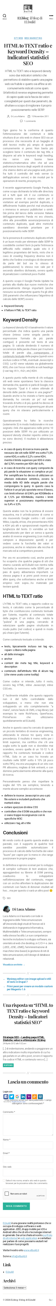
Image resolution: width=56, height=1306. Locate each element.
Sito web (7, 1167)
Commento (9, 1112)
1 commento (30, 121)
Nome (6, 1139)
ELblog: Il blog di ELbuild (23, 1300)
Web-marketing (33, 38)
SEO (9, 898)
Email (6, 1153)
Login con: (8, 1091)
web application (28, 1238)
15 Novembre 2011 (40, 116)
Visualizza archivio (14, 964)
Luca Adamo (19, 116)
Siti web (18, 38)
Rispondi (8, 1065)
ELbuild (7, 1223)
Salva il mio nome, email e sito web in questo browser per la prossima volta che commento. (27, 1182)
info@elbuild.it (19, 1256)
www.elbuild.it (31, 1250)
